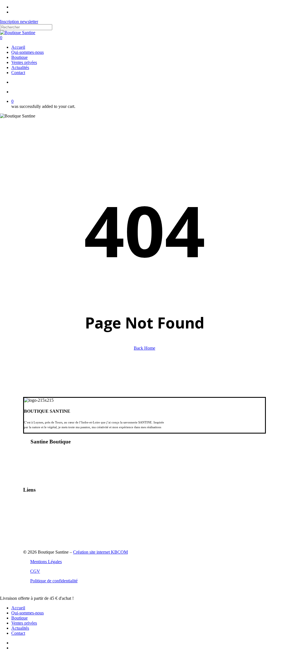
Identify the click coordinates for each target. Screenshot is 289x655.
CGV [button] (35, 571)
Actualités (20, 628)
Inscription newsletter (19, 21)
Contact (18, 633)
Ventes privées (24, 623)
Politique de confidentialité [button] (54, 580)
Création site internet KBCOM (100, 552)
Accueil (18, 607)
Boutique (19, 618)
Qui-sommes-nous (27, 612)
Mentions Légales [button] (46, 561)
